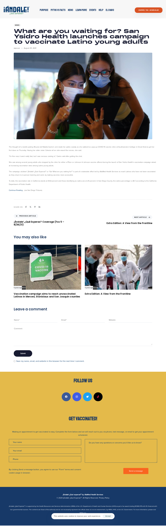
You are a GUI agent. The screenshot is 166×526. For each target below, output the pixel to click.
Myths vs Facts (58, 10)
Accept (108, 516)
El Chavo (110, 10)
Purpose (44, 10)
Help (101, 10)
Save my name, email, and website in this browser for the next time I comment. (50, 361)
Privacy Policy (104, 498)
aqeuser (17, 48)
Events (92, 10)
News (70, 10)
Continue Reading (16, 190)
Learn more (81, 10)
